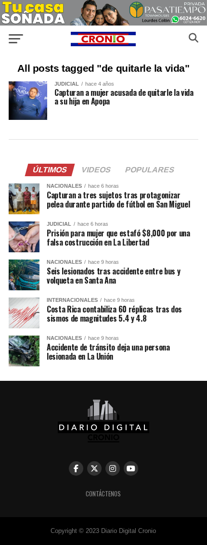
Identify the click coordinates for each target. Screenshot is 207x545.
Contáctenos (103, 493)
